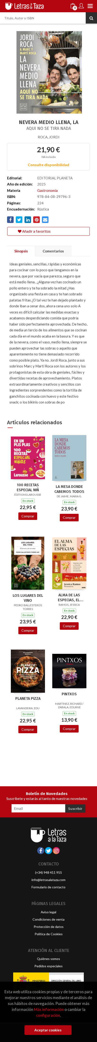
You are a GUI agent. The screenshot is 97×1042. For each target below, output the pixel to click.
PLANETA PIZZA (27, 698)
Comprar (27, 516)
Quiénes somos (48, 959)
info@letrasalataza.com (48, 880)
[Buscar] (91, 18)
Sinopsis (21, 251)
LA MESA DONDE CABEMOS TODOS (69, 489)
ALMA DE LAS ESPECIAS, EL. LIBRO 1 (69, 597)
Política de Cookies (49, 934)
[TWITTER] (48, 850)
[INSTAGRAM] (56, 850)
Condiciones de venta (48, 919)
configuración (48, 1015)
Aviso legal (48, 912)
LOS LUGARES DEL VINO (28, 598)
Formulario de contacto (48, 887)
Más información (49, 1009)
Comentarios (53, 251)
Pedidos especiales (48, 966)
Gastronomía (47, 190)
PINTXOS (69, 694)
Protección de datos (49, 927)
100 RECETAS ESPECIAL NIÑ (28, 487)
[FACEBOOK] (40, 850)
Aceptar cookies (47, 1030)
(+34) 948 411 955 (48, 872)
